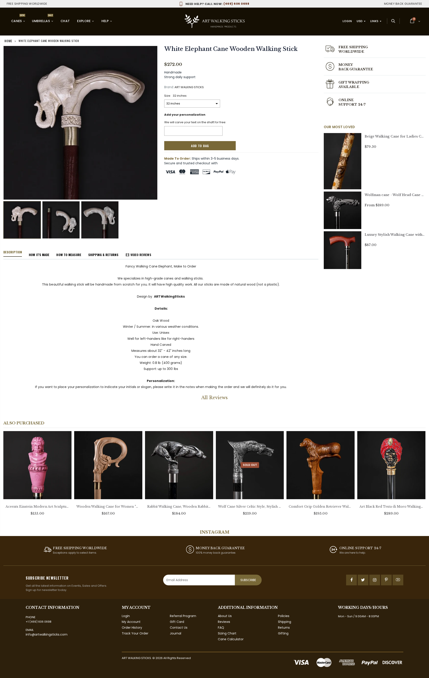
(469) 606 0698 (217, 4)
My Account (131, 622)
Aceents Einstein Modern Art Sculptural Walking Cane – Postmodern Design (37, 507)
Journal (175, 633)
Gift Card (177, 622)
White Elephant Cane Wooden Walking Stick (231, 49)
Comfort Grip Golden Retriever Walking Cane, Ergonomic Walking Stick (320, 507)
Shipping (284, 622)
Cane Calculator (231, 639)
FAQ (221, 627)
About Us (225, 616)
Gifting (283, 633)
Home (8, 40)
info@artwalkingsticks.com (46, 634)
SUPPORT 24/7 (352, 104)
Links (374, 21)
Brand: (169, 87)
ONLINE (346, 100)
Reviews (224, 622)
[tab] (12, 252)
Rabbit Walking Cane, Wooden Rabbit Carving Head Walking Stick (179, 507)
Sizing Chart (227, 633)
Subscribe (248, 580)
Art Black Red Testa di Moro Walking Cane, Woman (391, 507)
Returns (284, 627)
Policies (283, 616)
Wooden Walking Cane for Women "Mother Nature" (108, 507)
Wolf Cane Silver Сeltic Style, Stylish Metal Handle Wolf (250, 507)
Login (347, 21)
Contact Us (178, 627)
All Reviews (214, 397)
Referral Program (183, 616)
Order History (132, 627)
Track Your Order (135, 633)
